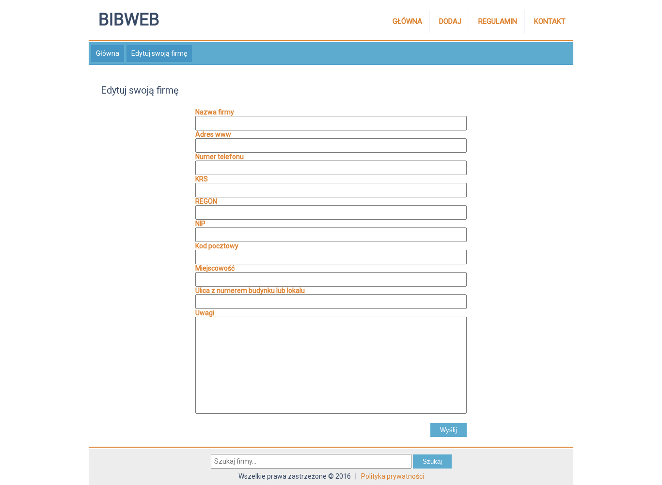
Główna (107, 53)
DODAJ (450, 21)
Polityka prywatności (392, 476)
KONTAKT (550, 21)
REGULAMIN (497, 21)
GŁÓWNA (407, 21)
